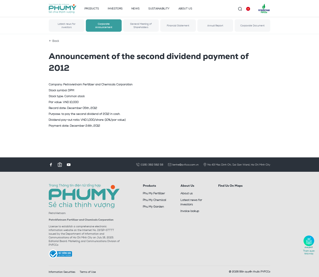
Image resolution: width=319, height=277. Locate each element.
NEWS (135, 8)
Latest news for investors (191, 202)
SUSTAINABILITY (158, 8)
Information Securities (62, 272)
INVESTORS (115, 8)
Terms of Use (88, 272)
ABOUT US (185, 8)
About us (187, 193)
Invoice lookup (190, 211)
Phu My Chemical (154, 200)
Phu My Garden (153, 206)
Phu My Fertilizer (154, 193)
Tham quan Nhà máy (309, 252)
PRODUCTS (92, 8)
